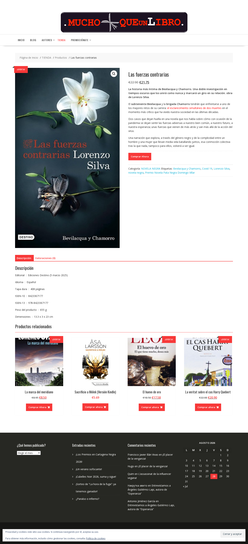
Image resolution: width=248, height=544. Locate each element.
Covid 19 (207, 168)
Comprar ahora (94, 407)
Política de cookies (95, 538)
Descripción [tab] (24, 258)
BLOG (33, 40)
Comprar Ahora (140, 156)
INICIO (21, 40)
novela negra (136, 172)
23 (227, 471)
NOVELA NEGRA (150, 168)
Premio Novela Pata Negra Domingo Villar (170, 172)
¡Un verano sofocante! (89, 469)
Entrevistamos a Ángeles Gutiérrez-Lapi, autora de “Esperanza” (149, 489)
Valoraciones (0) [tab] (45, 258)
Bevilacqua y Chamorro (187, 168)
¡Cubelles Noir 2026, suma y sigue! (96, 476)
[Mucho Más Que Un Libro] (124, 32)
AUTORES (47, 40)
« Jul (185, 486)
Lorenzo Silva (221, 168)
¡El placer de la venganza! (153, 466)
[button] (114, 73)
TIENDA (62, 40)
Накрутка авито (137, 485)
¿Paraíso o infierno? (87, 499)
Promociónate (79, 40)
